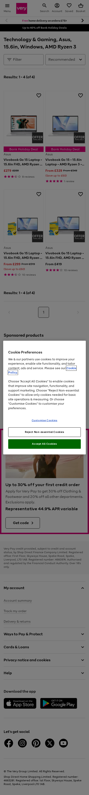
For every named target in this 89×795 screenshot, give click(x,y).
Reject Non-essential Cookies (44, 432)
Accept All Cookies (44, 444)
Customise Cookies (45, 420)
